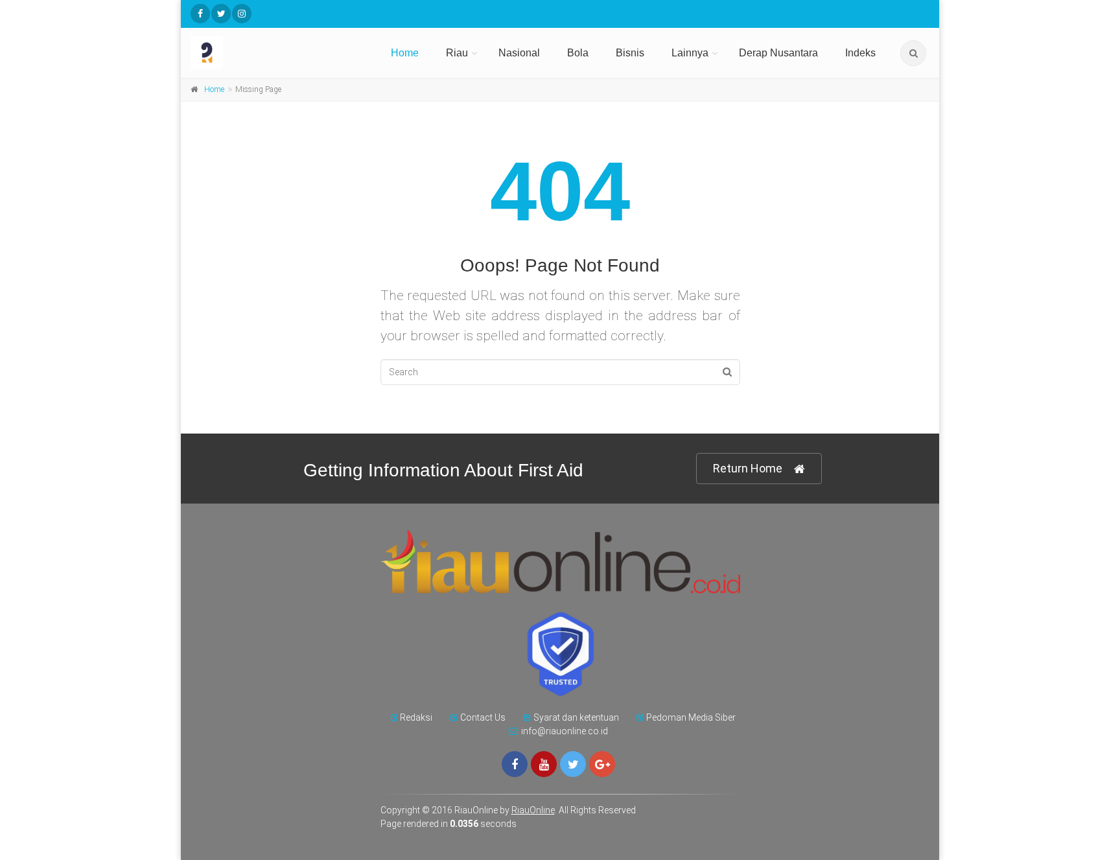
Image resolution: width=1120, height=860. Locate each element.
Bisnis (630, 52)
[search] (913, 53)
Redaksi (416, 717)
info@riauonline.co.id (564, 731)
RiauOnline (533, 810)
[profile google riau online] (602, 764)
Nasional (519, 52)
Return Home (747, 468)
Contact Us (483, 717)
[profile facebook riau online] (200, 13)
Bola (578, 52)
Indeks (860, 52)
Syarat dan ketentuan (576, 717)
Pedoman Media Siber (691, 717)
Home (405, 52)
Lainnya (689, 52)
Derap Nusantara (778, 52)
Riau (457, 52)
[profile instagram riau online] (241, 13)
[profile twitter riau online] (221, 13)
